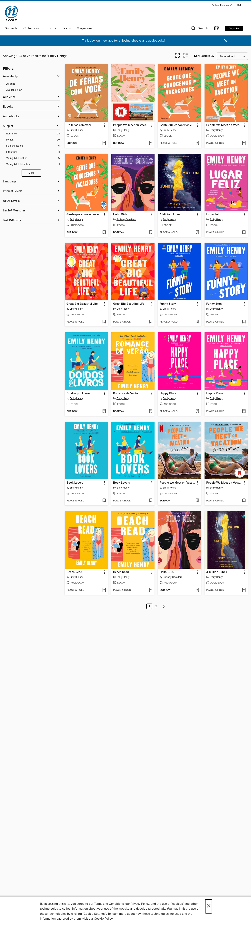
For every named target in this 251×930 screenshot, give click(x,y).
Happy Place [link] (168, 393)
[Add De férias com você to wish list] (104, 143)
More (31, 173)
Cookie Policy (103, 919)
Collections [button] (32, 28)
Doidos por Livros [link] (78, 393)
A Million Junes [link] (170, 214)
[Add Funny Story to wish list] (197, 322)
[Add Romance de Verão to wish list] (150, 411)
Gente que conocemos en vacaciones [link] (178, 125)
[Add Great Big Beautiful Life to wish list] (104, 322)
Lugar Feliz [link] (213, 214)
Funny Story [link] (168, 304)
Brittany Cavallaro (126, 219)
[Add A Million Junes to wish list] (197, 232)
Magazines (85, 28)
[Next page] (164, 606)
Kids (53, 28)
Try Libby (88, 41)
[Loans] (217, 29)
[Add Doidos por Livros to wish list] (104, 411)
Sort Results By (204, 56)
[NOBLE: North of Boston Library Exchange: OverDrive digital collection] (11, 13)
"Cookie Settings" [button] (94, 914)
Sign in (234, 28)
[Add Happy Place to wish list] (197, 411)
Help (239, 5)
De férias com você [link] (79, 125)
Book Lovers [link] (74, 483)
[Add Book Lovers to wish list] (104, 500)
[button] (222, 5)
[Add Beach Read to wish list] (104, 590)
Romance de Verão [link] (125, 393)
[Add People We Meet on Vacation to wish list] (150, 143)
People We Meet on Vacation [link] (131, 125)
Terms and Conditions (109, 904)
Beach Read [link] (74, 572)
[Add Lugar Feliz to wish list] (243, 232)
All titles (10, 84)
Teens (66, 28)
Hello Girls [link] (120, 214)
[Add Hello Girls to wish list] (150, 232)
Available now (14, 90)
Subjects (11, 28)
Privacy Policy (140, 904)
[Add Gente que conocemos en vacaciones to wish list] (197, 143)
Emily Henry (76, 130)
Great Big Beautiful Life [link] (82, 304)
